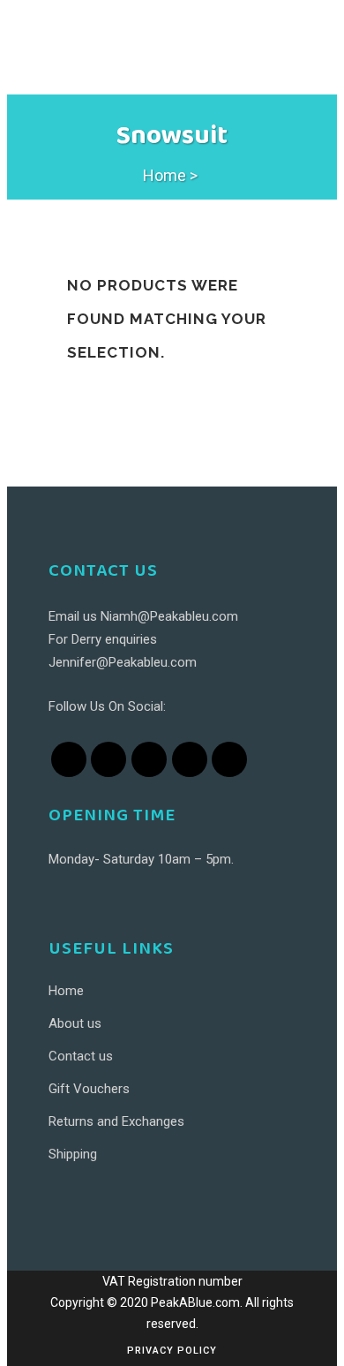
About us (75, 1023)
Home (164, 175)
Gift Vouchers (89, 1089)
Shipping (73, 1154)
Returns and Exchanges (116, 1121)
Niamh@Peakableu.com (169, 616)
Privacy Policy (172, 1350)
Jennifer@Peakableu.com (123, 662)
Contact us (81, 1056)
